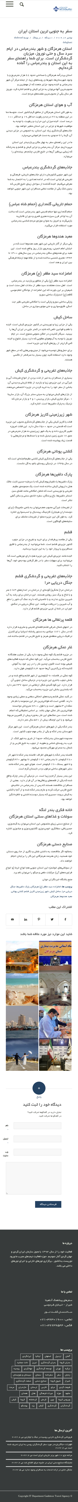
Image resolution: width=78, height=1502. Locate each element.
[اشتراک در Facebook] (65, 920)
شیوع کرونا (55, 1381)
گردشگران (65, 1406)
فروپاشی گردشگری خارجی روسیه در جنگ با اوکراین (48, 1437)
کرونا (22, 1400)
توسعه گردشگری (44, 1369)
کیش (14, 1400)
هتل (33, 1393)
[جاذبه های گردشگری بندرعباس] (22, 1022)
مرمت (11, 1387)
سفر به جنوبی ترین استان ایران (45, 31)
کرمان (43, 1400)
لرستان (34, 1387)
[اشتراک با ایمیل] (12, 920)
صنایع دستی (40, 1381)
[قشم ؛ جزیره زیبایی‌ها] (22, 989)
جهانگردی (28, 1369)
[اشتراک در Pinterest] (39, 920)
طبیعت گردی (64, 1387)
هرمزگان (54, 896)
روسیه (17, 1369)
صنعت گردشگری (23, 1381)
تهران (58, 1369)
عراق (53, 1387)
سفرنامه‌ (49, 1375)
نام (7, 1128)
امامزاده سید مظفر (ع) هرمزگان (46, 887)
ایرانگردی (26, 1356)
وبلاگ (35, 38)
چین (52, 1400)
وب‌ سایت (5, 1154)
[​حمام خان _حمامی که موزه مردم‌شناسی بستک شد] (55, 989)
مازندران (22, 1387)
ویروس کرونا (64, 1400)
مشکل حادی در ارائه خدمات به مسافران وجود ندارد (48, 1470)
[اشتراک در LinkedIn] (25, 920)
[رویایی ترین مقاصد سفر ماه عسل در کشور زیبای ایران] (22, 1054)
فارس (44, 1387)
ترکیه (67, 1369)
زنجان (67, 1375)
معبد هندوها (66, 896)
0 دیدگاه (48, 38)
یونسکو (24, 1406)
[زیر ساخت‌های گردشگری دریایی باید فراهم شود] (55, 1022)
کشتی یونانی (17, 891)
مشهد (67, 1393)
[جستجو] (21, 4)
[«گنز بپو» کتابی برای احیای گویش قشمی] (55, 1054)
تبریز (34, 1363)
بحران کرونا (65, 1363)
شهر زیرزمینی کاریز (39, 891)
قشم (26, 891)
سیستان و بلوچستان (22, 1375)
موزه (59, 1393)
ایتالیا (38, 1356)
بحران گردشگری (48, 1363)
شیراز (67, 1381)
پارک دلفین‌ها (22, 887)
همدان (24, 1393)
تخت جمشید (22, 1363)
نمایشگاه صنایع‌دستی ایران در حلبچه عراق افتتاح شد (48, 1463)
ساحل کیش (55, 891)
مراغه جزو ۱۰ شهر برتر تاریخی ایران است (52, 1455)
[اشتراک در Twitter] (52, 920)
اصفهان (48, 1356)
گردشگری (52, 1406)
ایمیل (5, 1141)
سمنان (38, 1375)
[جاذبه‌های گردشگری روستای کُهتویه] (22, 957)
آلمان (67, 1356)
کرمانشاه (33, 1400)
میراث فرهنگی (46, 1393)
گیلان (41, 1406)
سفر (59, 1375)
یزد (33, 1406)
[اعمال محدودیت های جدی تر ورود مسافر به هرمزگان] (55, 957)
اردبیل (58, 1356)
